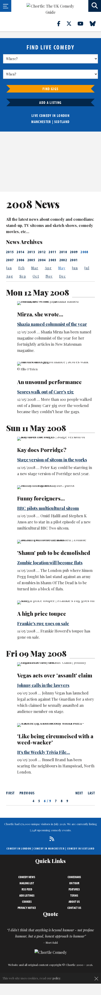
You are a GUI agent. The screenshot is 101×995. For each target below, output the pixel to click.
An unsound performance (49, 381)
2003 (52, 259)
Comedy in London (19, 848)
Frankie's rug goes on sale (43, 623)
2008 (84, 251)
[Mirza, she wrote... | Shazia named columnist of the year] (55, 303)
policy (56, 978)
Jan (9, 268)
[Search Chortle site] (94, 6)
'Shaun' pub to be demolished (53, 552)
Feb (21, 268)
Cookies (27, 901)
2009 (74, 251)
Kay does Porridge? (41, 449)
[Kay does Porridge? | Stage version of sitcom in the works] (55, 439)
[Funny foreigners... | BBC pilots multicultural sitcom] (55, 487)
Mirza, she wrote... (40, 314)
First (10, 793)
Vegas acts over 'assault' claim (54, 675)
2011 (52, 251)
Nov (49, 276)
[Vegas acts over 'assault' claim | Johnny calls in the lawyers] (55, 664)
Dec (62, 276)
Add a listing (50, 102)
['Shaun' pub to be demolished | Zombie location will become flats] (55, 542)
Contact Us (74, 908)
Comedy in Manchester (49, 848)
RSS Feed (27, 889)
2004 (42, 259)
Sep (22, 276)
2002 (63, 259)
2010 (63, 251)
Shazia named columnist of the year (52, 324)
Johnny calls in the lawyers (43, 685)
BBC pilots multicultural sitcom (48, 508)
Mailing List (26, 883)
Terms (74, 895)
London (63, 115)
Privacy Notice (27, 908)
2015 (10, 251)
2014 (20, 251)
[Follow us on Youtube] (83, 23)
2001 (74, 259)
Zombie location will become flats (49, 563)
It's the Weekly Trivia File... (43, 752)
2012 (42, 251)
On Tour (74, 883)
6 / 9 (47, 800)
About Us (74, 901)
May (61, 268)
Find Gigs (50, 88)
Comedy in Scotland (80, 848)
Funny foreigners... (41, 498)
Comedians (74, 877)
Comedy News (26, 877)
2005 (31, 259)
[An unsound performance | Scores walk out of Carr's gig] (55, 364)
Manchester (41, 121)
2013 (31, 251)
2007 (10, 259)
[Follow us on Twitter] (72, 23)
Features (74, 889)
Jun (75, 268)
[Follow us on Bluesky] (95, 23)
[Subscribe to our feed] (50, 838)
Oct (36, 276)
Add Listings (27, 895)
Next (79, 793)
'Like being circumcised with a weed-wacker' (55, 739)
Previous (27, 793)
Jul (86, 268)
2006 (20, 259)
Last (91, 793)
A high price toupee (41, 613)
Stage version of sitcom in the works (52, 460)
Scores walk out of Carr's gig (45, 392)
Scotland (62, 121)
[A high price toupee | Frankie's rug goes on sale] (55, 602)
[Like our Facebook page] (61, 23)
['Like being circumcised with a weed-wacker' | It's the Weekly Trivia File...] (55, 725)
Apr (48, 268)
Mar (34, 268)
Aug (9, 276)
